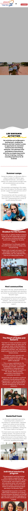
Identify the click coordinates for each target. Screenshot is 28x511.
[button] (16, 4)
